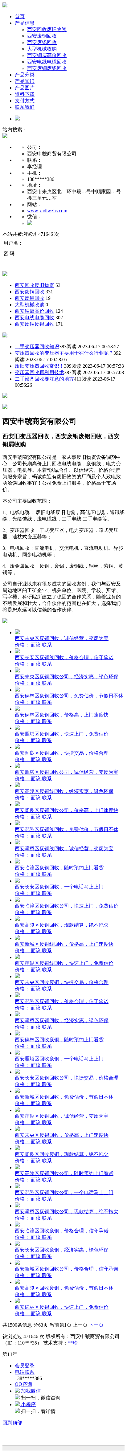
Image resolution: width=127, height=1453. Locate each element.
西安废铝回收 (42, 42)
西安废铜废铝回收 (47, 68)
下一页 (96, 1325)
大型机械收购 (42, 48)
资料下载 (25, 94)
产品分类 (25, 74)
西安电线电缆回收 (47, 61)
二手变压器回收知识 (37, 346)
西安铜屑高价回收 (47, 55)
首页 (20, 16)
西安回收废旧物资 (47, 29)
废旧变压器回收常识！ (39, 366)
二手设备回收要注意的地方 (44, 379)
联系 (47, 644)
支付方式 (25, 100)
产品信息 (25, 23)
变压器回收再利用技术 (39, 372)
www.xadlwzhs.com (47, 210)
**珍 (73, 1342)
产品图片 (25, 87)
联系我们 (25, 107)
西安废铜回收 (42, 36)
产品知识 (25, 81)
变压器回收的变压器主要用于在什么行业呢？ (64, 353)
